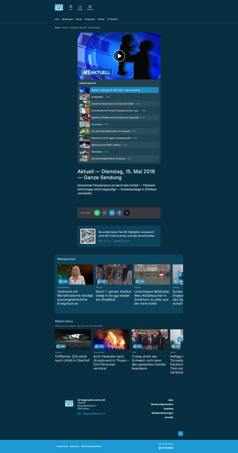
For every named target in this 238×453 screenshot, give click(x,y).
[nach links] (58, 274)
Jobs (170, 400)
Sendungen (67, 19)
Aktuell (57, 28)
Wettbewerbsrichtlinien (91, 446)
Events (101, 19)
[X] (127, 213)
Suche (79, 19)
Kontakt (169, 417)
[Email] (112, 213)
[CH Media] (165, 447)
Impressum (74, 446)
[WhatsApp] (97, 213)
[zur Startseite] (59, 7)
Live (57, 19)
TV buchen (112, 19)
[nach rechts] (179, 274)
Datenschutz (62, 446)
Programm (90, 19)
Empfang (168, 408)
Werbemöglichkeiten (162, 404)
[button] (104, 213)
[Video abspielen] (119, 56)
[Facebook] (119, 213)
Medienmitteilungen (162, 413)
